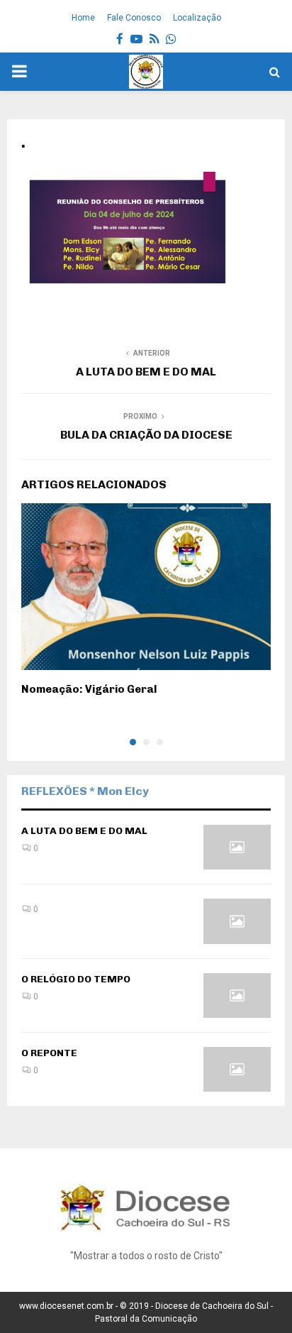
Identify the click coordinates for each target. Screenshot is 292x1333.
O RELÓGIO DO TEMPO (75, 979)
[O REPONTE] (237, 1069)
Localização (197, 18)
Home (83, 18)
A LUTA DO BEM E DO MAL (146, 371)
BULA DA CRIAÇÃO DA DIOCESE (146, 434)
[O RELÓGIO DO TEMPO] (237, 995)
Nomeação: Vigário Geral (89, 689)
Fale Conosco (134, 18)
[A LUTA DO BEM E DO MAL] (237, 847)
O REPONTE (49, 1053)
